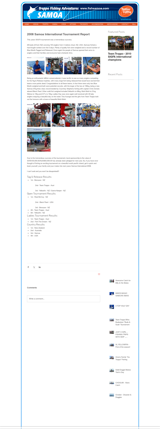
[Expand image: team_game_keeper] (63, 115)
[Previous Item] (112, 43)
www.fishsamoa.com (94, 8)
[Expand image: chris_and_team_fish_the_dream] (54, 65)
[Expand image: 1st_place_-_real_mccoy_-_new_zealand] (39, 115)
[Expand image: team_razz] (73, 65)
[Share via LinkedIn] (40, 267)
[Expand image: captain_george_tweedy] (36, 65)
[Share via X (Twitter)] (34, 267)
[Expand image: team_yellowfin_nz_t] (88, 115)
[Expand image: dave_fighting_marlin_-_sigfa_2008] (91, 65)
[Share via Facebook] (28, 267)
